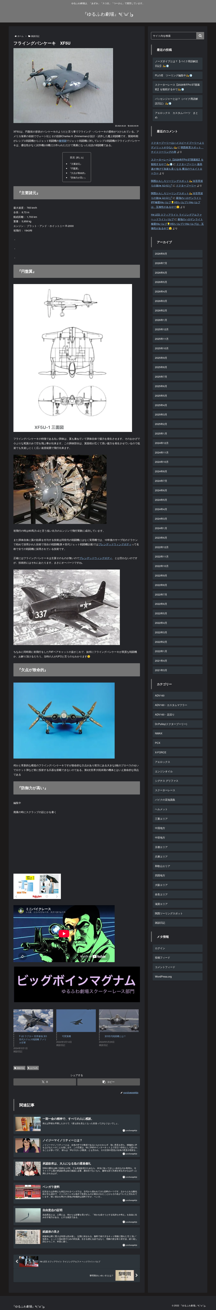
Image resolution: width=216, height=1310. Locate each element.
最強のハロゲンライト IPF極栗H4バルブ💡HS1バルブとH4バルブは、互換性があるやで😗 (176, 202)
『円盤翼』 (74, 168)
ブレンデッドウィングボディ (115, 544)
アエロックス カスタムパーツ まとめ (176, 115)
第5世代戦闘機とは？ (115, 1036)
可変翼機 (66, 1036)
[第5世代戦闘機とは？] (119, 1020)
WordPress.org (163, 976)
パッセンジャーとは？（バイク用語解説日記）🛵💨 (176, 101)
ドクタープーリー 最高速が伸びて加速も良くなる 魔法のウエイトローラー (176, 168)
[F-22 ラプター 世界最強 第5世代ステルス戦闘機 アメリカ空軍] (33, 1020)
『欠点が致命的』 (78, 172)
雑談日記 (21, 1067)
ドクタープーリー (186, 185)
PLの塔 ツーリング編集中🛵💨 (173, 75)
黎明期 (63, 140)
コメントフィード (165, 967)
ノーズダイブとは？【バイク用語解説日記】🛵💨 (176, 63)
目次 (72, 157)
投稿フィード (162, 957)
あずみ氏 (34, 1067)
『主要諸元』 (75, 163)
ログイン (160, 948)
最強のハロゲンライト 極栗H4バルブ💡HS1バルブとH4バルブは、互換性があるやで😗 (177, 223)
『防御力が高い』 (78, 177)
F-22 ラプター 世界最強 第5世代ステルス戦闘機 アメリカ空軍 (33, 1039)
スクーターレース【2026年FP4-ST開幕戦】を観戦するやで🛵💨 (177, 87)
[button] (108, 1081)
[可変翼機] (76, 1020)
